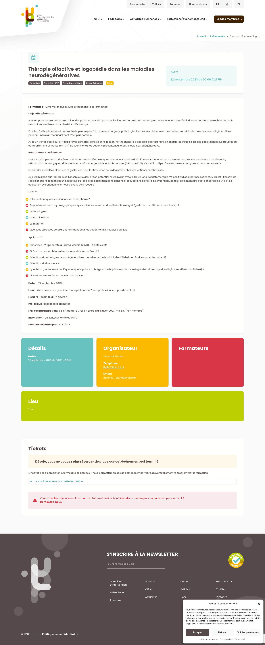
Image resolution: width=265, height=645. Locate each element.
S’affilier (156, 4)
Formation (35, 83)
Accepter (197, 632)
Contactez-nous (51, 502)
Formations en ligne (72, 83)
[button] (258, 603)
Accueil (201, 36)
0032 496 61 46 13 (113, 367)
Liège (109, 83)
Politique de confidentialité (232, 639)
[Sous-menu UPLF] (101, 19)
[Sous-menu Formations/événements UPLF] (207, 19)
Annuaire (175, 4)
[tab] (132, 481)
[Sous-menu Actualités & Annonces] (160, 19)
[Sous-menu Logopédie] (123, 19)
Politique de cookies (209, 639)
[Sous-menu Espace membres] (241, 19)
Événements (217, 36)
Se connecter (138, 4)
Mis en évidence (94, 83)
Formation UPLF (51, 83)
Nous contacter (198, 4)
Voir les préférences (248, 632)
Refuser (222, 632)
